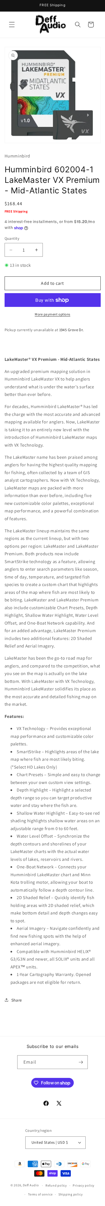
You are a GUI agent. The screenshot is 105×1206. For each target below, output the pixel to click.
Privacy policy (83, 1185)
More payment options (52, 314)
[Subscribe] (80, 1062)
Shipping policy (70, 1194)
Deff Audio (31, 1185)
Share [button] (16, 1000)
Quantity (12, 238)
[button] (11, 24)
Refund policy (56, 1185)
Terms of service (40, 1194)
